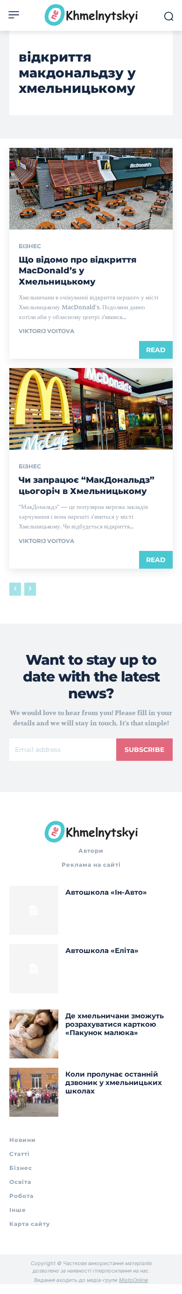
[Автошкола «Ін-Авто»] (33, 910)
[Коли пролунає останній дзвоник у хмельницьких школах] (33, 1092)
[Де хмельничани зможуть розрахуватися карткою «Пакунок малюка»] (33, 1033)
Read (156, 350)
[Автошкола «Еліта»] (33, 968)
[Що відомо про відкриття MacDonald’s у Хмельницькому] (91, 189)
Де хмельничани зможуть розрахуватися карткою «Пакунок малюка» (114, 1024)
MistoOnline (133, 1280)
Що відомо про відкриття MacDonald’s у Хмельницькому (77, 271)
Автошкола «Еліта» (102, 950)
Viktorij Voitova (46, 330)
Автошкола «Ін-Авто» (106, 892)
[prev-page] (15, 589)
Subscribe (144, 749)
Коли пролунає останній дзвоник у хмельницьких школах (113, 1082)
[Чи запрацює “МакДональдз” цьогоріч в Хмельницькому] (91, 409)
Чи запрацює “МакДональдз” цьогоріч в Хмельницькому (86, 485)
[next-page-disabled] (30, 589)
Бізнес (30, 246)
